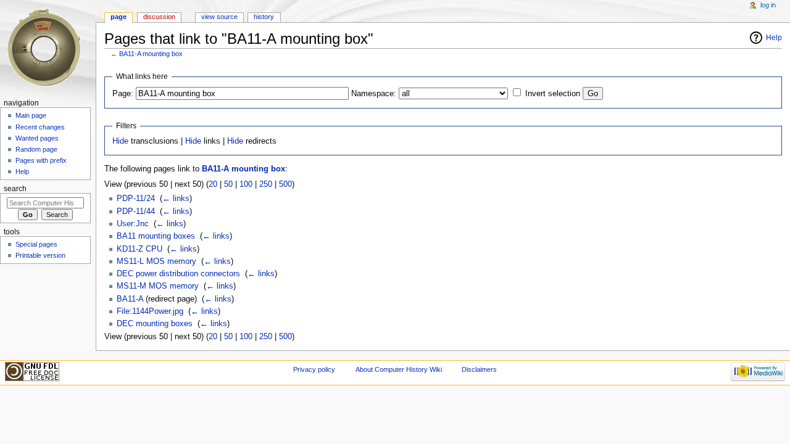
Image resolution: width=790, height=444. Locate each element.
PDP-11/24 (136, 198)
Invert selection (552, 93)
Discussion (159, 16)
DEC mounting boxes (155, 323)
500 (285, 184)
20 (213, 184)
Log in (768, 5)
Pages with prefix (41, 160)
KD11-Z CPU (139, 249)
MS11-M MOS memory (158, 286)
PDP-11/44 (136, 211)
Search (15, 188)
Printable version (40, 255)
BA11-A (130, 299)
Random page (36, 149)
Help (774, 37)
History (264, 16)
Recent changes (40, 127)
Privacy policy (314, 369)
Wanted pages (37, 138)
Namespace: (373, 93)
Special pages (36, 244)
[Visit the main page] (48, 48)
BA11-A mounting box (151, 53)
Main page (30, 115)
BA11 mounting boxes (156, 236)
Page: (122, 93)
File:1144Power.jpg (150, 311)
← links (175, 198)
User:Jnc (133, 224)
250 (265, 184)
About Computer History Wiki (399, 369)
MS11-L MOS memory (156, 261)
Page (118, 16)
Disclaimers (479, 369)
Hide (120, 141)
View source (219, 16)
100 (245, 184)
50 (228, 184)
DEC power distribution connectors (178, 273)
